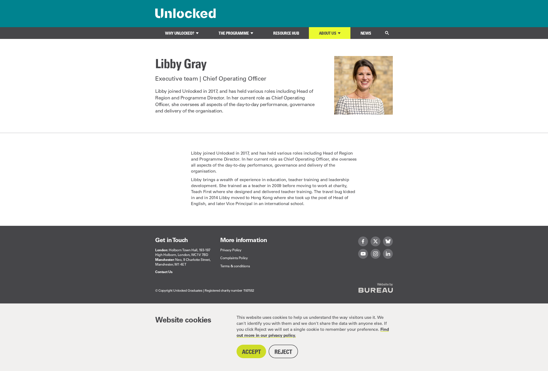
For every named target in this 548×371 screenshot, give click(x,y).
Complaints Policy (234, 258)
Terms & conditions (235, 266)
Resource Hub (286, 33)
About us (327, 33)
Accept (251, 351)
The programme (234, 33)
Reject (283, 351)
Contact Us (163, 272)
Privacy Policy (230, 250)
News (365, 33)
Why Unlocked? (179, 33)
